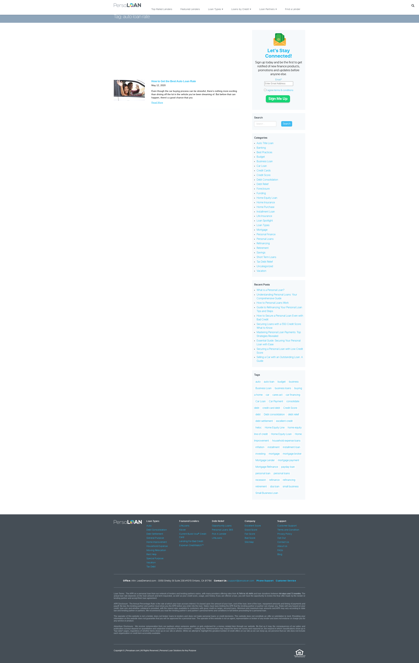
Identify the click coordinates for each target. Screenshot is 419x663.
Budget (261, 157)
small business (291, 486)
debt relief (293, 414)
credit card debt (271, 408)
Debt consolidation (274, 414)
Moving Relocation (156, 550)
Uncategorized (265, 266)
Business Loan (265, 161)
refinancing (289, 480)
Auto (149, 526)
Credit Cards (264, 170)
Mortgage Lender (265, 460)
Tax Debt (150, 567)
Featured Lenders (190, 9)
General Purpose (155, 538)
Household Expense (157, 546)
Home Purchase (265, 207)
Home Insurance (266, 202)
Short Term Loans (266, 257)
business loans (283, 388)
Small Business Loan (266, 493)
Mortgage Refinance (266, 467)
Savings (261, 252)
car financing (293, 395)
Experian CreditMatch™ (191, 545)
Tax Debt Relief (265, 261)
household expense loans (286, 440)
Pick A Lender (219, 534)
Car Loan (262, 166)
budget (282, 381)
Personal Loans (265, 239)
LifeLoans (184, 526)
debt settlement (264, 421)
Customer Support (287, 526)
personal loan (262, 473)
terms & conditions (283, 90)
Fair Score (250, 534)
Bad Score (250, 538)
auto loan (269, 381)
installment (274, 447)
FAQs (280, 550)
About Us (282, 546)
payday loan (288, 467)
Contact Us (283, 542)
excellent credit (284, 421)
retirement (261, 486)
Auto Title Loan (265, 143)
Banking (261, 148)
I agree (279, 90)
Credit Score (263, 175)
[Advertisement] (177, 54)
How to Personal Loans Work (273, 303)
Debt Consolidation (267, 179)
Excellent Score (253, 526)
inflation (259, 447)
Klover (182, 530)
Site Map (249, 542)
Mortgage (262, 230)
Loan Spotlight (265, 220)
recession (260, 480)
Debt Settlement (154, 534)
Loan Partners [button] (267, 9)
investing (260, 453)
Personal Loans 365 (222, 530)
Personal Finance (266, 234)
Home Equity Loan (267, 198)
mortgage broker (292, 453)
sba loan (274, 486)
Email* (278, 79)
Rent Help (151, 554)
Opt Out (281, 538)
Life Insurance (264, 216)
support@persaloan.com (241, 581)
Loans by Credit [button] (240, 9)
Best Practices (264, 152)
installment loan (291, 447)
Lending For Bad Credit (191, 541)
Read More (157, 102)
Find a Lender (292, 9)
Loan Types (263, 225)
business (294, 381)
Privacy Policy (284, 534)
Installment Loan (266, 211)
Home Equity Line (274, 427)
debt (258, 414)
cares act (277, 395)
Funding (261, 193)
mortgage (274, 453)
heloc (258, 427)
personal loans (282, 473)
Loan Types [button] (215, 9)
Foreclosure (263, 188)
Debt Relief (263, 184)
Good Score (251, 530)
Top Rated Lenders (161, 9)
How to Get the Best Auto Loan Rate (173, 81)
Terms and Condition (288, 530)
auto (258, 381)
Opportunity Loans (222, 526)
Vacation (261, 271)
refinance (274, 480)
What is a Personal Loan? (270, 290)
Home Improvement (156, 542)
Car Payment (276, 401)
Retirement (263, 248)
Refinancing (263, 243)
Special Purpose (155, 558)
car (267, 395)
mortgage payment (288, 460)
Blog (279, 554)
